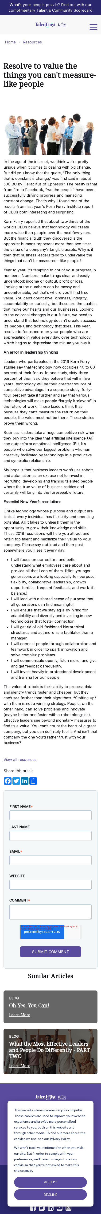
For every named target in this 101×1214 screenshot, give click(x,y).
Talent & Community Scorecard (64, 10)
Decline (50, 1194)
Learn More (19, 1014)
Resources (32, 42)
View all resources (20, 759)
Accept (50, 1182)
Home (10, 42)
